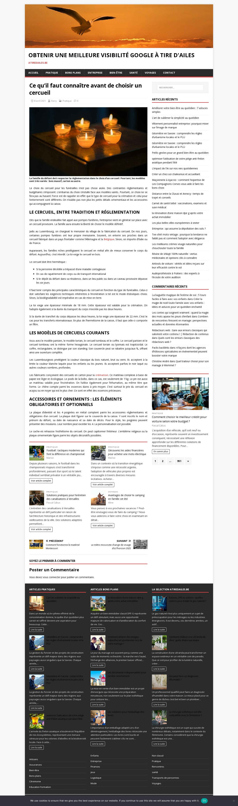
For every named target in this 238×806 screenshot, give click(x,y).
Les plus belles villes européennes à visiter (175, 222)
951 (179, 461)
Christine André (160, 361)
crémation (101, 375)
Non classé (158, 755)
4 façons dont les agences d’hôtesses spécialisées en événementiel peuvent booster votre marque (179, 351)
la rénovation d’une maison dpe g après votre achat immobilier (125, 599)
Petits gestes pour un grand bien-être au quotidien (180, 152)
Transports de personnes (165, 777)
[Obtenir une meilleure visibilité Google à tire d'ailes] (119, 45)
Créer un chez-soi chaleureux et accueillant (176, 174)
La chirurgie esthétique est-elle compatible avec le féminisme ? (185, 713)
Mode (94, 783)
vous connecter (51, 577)
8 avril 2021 (40, 100)
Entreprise (95, 72)
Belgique (109, 239)
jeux (93, 772)
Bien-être (116, 72)
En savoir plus (161, 451)
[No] (233, 801)
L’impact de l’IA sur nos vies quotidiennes (175, 168)
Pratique (52, 72)
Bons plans (73, 72)
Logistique (96, 777)
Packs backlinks (160, 347)
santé (155, 772)
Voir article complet (41, 480)
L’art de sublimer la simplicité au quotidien (175, 117)
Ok (204, 800)
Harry (54, 100)
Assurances (35, 764)
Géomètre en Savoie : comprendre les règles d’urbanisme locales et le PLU (64, 640)
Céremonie (35, 781)
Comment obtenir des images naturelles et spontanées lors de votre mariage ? (125, 640)
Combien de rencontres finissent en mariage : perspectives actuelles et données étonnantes (180, 320)
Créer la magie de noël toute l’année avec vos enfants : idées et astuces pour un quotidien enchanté (178, 302)
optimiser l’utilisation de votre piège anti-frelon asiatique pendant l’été (65, 717)
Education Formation (40, 787)
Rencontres (158, 766)
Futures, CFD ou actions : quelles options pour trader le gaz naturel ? (187, 599)
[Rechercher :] (180, 88)
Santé (133, 72)
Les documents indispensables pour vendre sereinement (127, 674)
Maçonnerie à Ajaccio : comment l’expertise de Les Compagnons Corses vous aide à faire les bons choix (178, 183)
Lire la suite (36, 629)
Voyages (150, 72)
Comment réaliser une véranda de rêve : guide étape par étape (187, 638)
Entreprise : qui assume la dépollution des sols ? (179, 228)
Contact (169, 72)
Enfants (95, 755)
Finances (95, 766)
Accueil (33, 72)
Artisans (33, 759)
